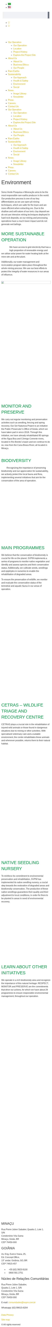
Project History (20, 52)
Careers (12, 103)
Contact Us (13, 106)
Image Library (19, 93)
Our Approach (19, 77)
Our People (18, 68)
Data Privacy (7, 1315)
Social (16, 87)
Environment (19, 84)
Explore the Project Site (24, 55)
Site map (5, 1320)
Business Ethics (21, 65)
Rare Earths (13, 71)
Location (17, 48)
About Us (12, 58)
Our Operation (14, 42)
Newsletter (18, 97)
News (10, 90)
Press (10, 100)
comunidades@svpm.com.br (22, 1302)
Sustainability (14, 74)
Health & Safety (20, 81)
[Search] (48, 15)
